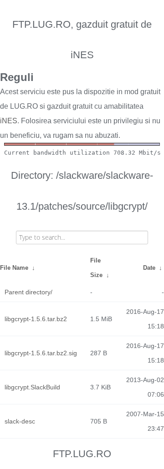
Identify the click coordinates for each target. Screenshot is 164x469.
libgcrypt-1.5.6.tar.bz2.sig (41, 353)
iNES (8, 121)
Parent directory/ (28, 292)
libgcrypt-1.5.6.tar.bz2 (36, 319)
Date (149, 267)
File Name (14, 267)
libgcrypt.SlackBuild (32, 387)
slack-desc (20, 421)
